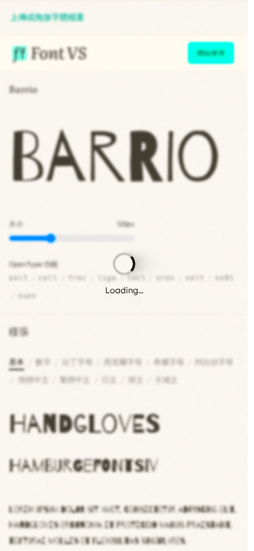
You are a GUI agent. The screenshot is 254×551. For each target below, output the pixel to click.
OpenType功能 (33, 264)
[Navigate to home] (48, 53)
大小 (16, 223)
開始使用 (211, 52)
